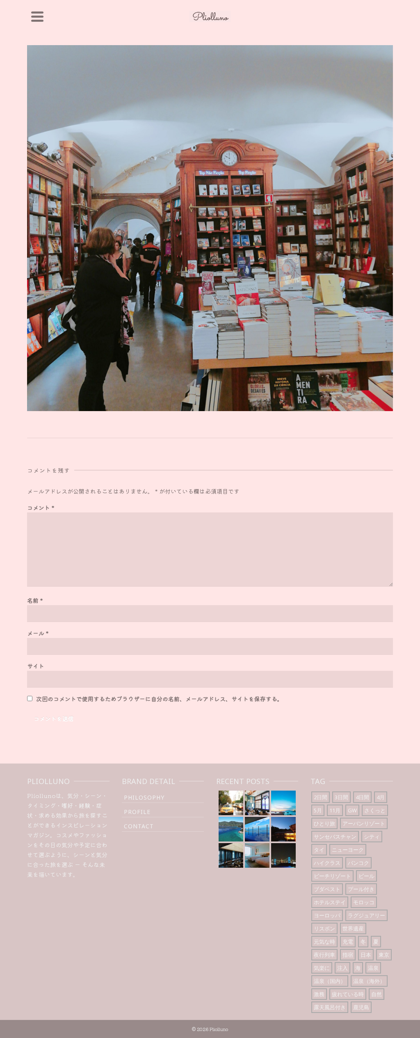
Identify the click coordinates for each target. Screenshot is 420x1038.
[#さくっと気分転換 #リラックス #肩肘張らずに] (257, 829)
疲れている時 (348, 994)
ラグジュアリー (366, 915)
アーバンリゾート (363, 823)
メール (37, 633)
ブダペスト (327, 889)
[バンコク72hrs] (257, 803)
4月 (381, 797)
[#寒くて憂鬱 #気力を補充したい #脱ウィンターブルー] (231, 829)
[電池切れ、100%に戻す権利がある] (231, 855)
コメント (40, 507)
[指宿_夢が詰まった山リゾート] (283, 829)
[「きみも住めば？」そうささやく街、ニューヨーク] (231, 803)
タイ (319, 849)
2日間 (320, 797)
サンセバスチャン (335, 836)
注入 (342, 968)
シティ (372, 836)
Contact (139, 826)
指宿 (347, 954)
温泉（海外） (369, 981)
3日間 (341, 797)
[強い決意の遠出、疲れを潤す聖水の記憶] (283, 803)
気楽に (322, 968)
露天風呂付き (330, 1007)
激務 (319, 994)
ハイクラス (327, 863)
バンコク (358, 863)
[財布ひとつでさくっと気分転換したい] (283, 855)
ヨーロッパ (327, 915)
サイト (35, 666)
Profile (137, 812)
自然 (376, 994)
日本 (366, 954)
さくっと (375, 810)
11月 (334, 810)
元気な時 (324, 941)
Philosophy (144, 797)
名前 (35, 600)
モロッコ (363, 902)
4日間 (362, 797)
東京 (384, 954)
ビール (366, 876)
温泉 (373, 968)
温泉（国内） (330, 981)
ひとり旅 (324, 823)
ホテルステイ (330, 902)
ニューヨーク (348, 849)
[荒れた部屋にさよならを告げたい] (257, 855)
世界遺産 (353, 928)
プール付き (361, 889)
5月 (318, 810)
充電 (347, 941)
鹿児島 (361, 1007)
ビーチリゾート (332, 876)
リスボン (324, 928)
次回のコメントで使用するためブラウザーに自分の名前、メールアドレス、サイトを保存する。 (159, 699)
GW (352, 810)
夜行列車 (324, 954)
